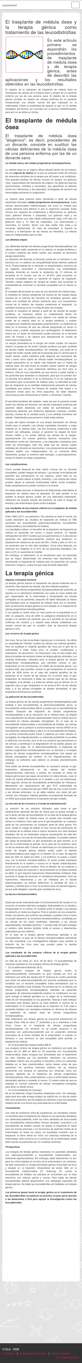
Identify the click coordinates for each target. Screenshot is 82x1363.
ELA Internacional (67, 1357)
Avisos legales (60, 1353)
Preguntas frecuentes (33, 1353)
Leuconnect (9, 5)
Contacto (9, 1353)
